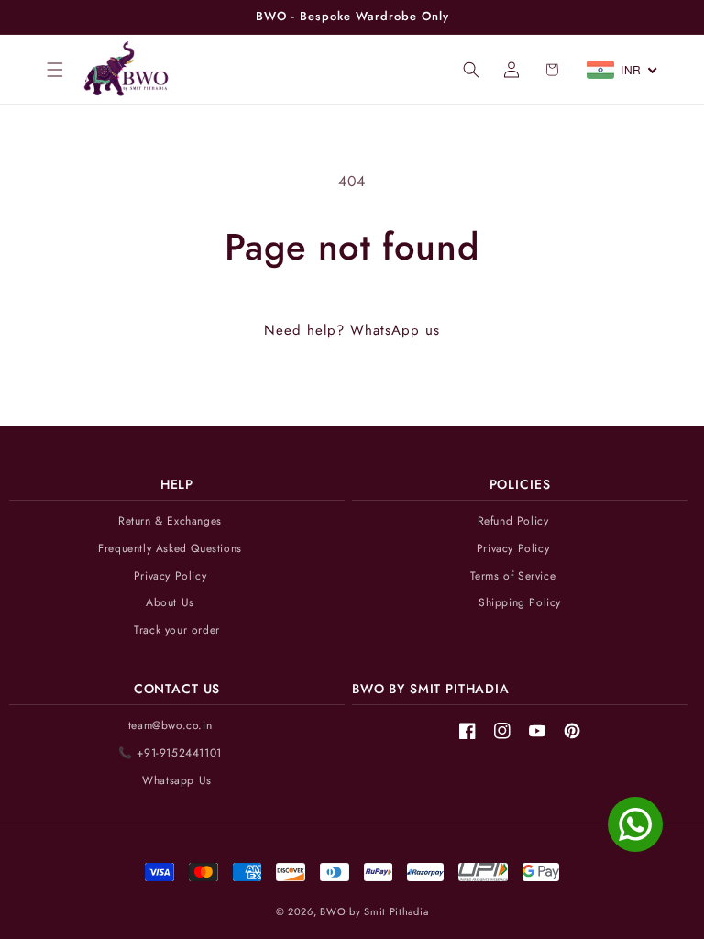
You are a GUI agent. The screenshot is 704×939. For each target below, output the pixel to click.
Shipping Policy (519, 603)
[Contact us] (635, 824)
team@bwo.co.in (170, 726)
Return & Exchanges (170, 521)
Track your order (177, 630)
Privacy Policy (170, 576)
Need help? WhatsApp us (352, 330)
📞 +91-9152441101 (170, 753)
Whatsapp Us (177, 781)
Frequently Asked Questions (170, 549)
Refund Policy (513, 521)
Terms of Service (513, 576)
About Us (170, 603)
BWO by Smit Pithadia (374, 911)
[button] (55, 70)
